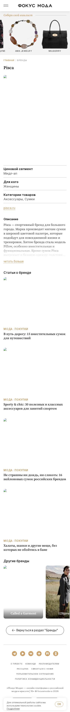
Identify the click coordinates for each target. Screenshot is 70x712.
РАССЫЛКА (23, 669)
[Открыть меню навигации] (5, 5)
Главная (9, 60)
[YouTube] (22, 653)
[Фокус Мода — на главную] (35, 5)
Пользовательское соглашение (35, 674)
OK (59, 704)
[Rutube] (47, 653)
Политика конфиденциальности (35, 679)
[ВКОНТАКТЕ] (30, 653)
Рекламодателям (49, 664)
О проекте (17, 664)
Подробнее (13, 708)
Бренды (22, 60)
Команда (30, 664)
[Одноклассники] (55, 653)
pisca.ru (9, 208)
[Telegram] (14, 653)
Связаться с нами (42, 669)
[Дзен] (39, 653)
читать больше (14, 261)
